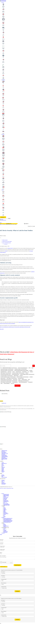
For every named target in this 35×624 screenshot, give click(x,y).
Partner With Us (3, 210)
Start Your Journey (3, 566)
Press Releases (5, 532)
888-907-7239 (9, 223)
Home (1, 224)
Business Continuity (3, 10)
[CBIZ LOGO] (4, 403)
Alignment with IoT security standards (7, 241)
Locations (3, 205)
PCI (3, 129)
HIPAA (3, 107)
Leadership (3, 201)
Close (1, 491)
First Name (2, 539)
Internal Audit (3, 30)
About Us (3, 193)
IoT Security (3, 34)
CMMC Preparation (3, 16)
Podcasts (4, 524)
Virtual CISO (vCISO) (3, 78)
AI (3, 83)
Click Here (7, 346)
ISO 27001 (3, 451)
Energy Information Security (3, 144)
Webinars (4, 526)
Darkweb (3, 20)
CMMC (3, 95)
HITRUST (3, 111)
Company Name (2, 546)
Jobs (3, 197)
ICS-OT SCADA (3, 25)
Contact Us (26, 223)
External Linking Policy (8, 488)
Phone (1, 552)
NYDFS (3, 125)
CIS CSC (3, 90)
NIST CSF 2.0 (3, 116)
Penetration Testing (3, 48)
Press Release (3, 215)
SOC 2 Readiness (3, 62)
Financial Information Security (3, 150)
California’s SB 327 (10, 248)
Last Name (3, 575)
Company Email (2, 549)
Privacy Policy (1, 488)
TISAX (3, 133)
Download (17, 591)
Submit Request (17, 565)
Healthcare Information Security (3, 161)
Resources (3, 475)
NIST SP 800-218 (3, 121)
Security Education (3, 184)
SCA (3, 57)
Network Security (3, 43)
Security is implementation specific (6, 242)
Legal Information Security (3, 166)
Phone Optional (3, 611)
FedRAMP (3, 99)
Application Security (3, 6)
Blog (2, 476)
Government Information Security (3, 155)
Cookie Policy (4, 488)
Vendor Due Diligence (3, 72)
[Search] (34, 221)
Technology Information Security (3, 139)
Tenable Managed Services (3, 67)
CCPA (3, 87)
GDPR (3, 103)
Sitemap (12, 488)
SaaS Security (3, 53)
